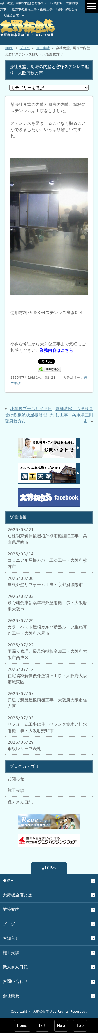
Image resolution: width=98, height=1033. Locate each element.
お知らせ (16, 778)
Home (22, 1025)
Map (61, 1025)
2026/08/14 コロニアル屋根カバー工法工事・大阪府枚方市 (47, 560)
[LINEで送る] (49, 368)
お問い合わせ (15, 981)
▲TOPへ (49, 867)
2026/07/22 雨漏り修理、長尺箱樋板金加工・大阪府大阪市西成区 (47, 651)
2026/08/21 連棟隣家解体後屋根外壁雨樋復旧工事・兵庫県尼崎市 (47, 536)
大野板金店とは (17, 895)
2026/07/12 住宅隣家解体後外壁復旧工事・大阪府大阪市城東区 (47, 675)
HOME (9, 48)
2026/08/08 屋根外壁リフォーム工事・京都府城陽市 (45, 581)
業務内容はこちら (56, 350)
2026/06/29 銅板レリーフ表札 (24, 745)
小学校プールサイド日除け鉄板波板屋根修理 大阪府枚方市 (29, 415)
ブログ (25, 48)
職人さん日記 (20, 802)
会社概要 (11, 995)
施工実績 (43, 48)
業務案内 (11, 909)
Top (80, 1025)
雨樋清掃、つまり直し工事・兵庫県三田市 (74, 415)
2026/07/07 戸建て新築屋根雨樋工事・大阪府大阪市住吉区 (47, 700)
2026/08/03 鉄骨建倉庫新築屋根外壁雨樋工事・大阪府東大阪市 (47, 602)
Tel (42, 1025)
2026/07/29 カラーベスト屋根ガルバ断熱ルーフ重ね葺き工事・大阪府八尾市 (47, 627)
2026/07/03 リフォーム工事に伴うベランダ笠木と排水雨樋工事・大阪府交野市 (47, 724)
